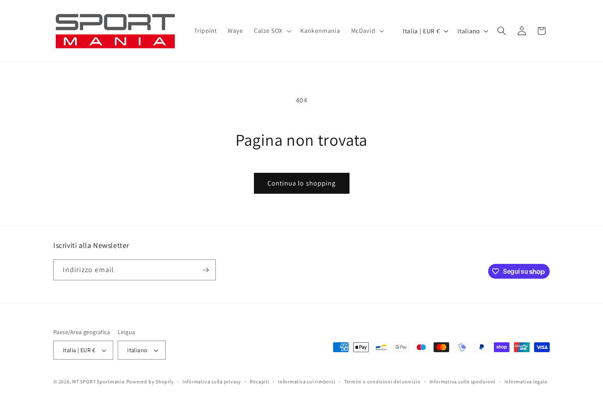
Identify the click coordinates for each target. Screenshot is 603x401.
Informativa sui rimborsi (306, 381)
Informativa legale (526, 381)
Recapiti (259, 381)
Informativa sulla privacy (212, 381)
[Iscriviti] (205, 270)
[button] (272, 30)
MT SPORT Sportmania (98, 381)
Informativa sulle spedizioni (462, 381)
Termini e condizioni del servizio (382, 381)
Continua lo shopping (301, 183)
